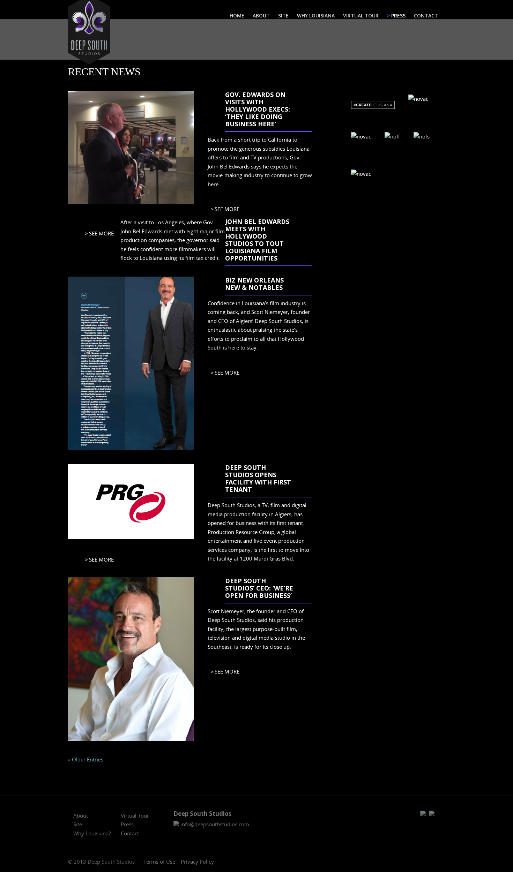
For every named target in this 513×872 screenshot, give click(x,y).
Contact (130, 833)
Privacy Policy (197, 861)
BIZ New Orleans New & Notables (254, 284)
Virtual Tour (135, 815)
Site (77, 824)
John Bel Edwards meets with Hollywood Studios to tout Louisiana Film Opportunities (257, 239)
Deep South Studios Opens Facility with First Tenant (258, 478)
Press (127, 824)
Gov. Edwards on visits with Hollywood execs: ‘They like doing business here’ (257, 109)
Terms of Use (159, 861)
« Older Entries (85, 759)
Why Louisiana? (92, 833)
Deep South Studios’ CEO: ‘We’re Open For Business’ (259, 588)
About (80, 815)
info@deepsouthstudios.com (214, 824)
